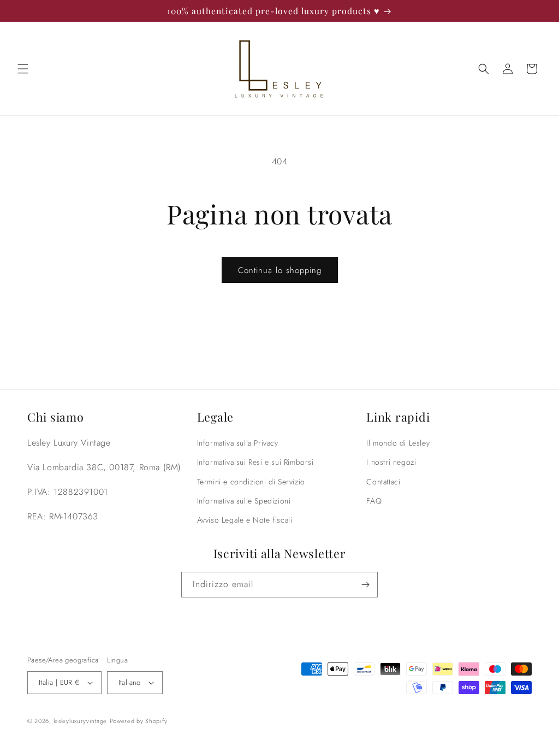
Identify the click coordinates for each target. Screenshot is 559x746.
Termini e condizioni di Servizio (251, 481)
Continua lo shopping (280, 270)
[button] (23, 69)
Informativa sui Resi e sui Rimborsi (255, 462)
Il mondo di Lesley (398, 442)
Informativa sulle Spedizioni (244, 500)
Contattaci (383, 481)
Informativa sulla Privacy (237, 442)
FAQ (374, 500)
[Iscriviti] (365, 584)
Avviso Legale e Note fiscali (245, 519)
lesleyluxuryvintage (80, 721)
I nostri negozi (391, 462)
